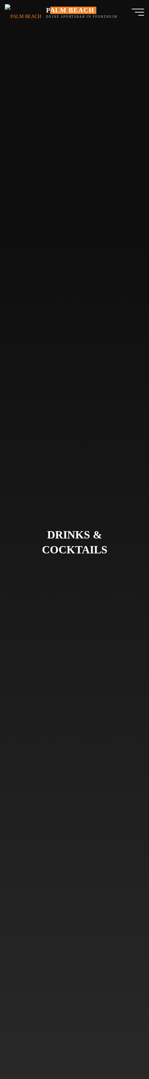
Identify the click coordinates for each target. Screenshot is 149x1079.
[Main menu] (138, 12)
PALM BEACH (70, 10)
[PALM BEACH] (23, 12)
